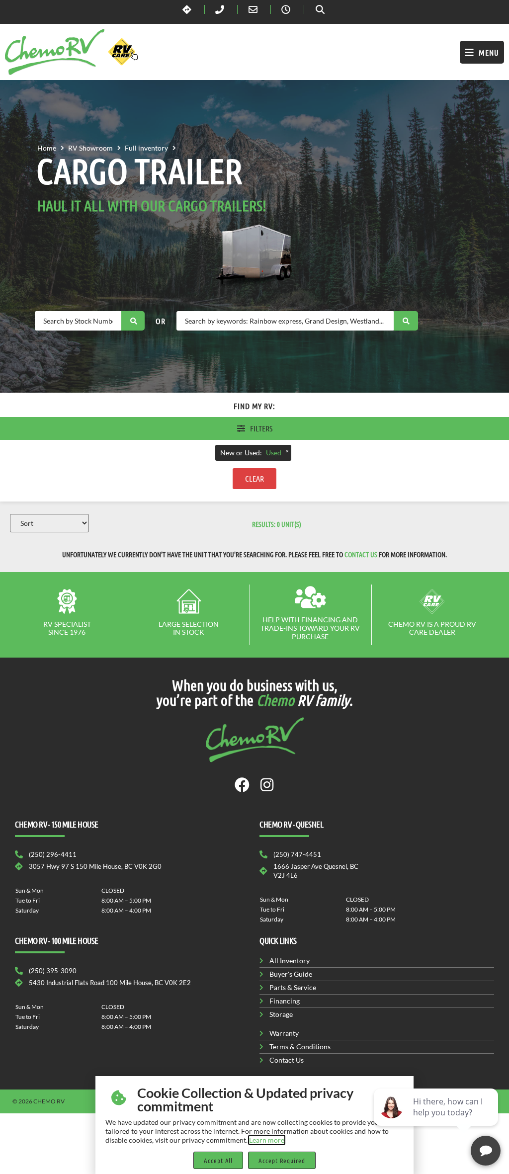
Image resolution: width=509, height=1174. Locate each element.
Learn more (266, 1140)
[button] (482, 52)
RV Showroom (90, 148)
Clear (254, 478)
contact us (360, 554)
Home (46, 148)
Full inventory (146, 148)
